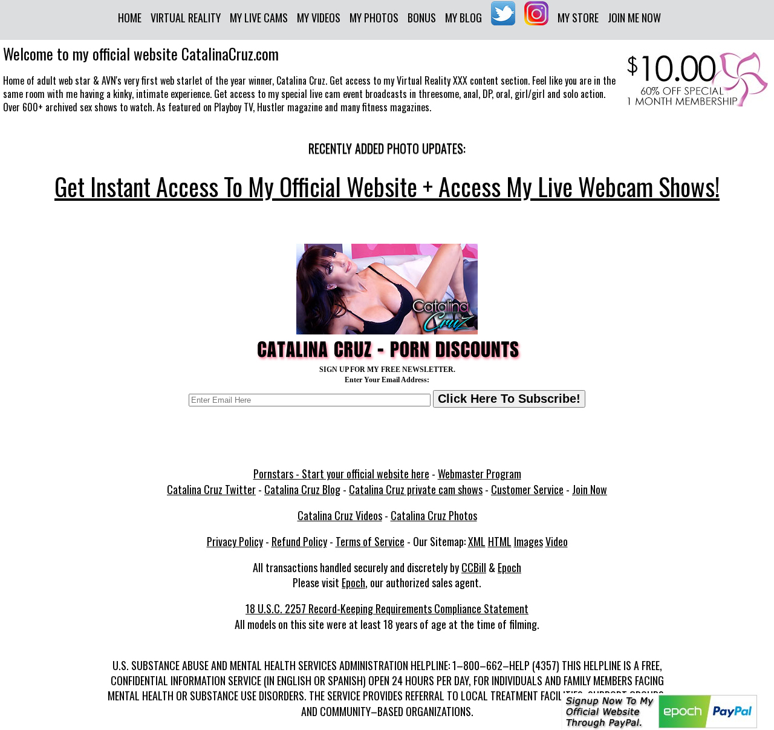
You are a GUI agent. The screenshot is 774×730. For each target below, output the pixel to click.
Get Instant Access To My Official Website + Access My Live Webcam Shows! (387, 186)
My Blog (463, 17)
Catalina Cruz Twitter (211, 489)
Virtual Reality (186, 17)
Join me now (634, 17)
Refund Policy (299, 541)
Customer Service (527, 489)
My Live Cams (259, 17)
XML (477, 541)
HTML (500, 541)
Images (528, 541)
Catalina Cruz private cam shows (416, 489)
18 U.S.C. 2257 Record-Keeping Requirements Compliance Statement (387, 608)
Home (129, 17)
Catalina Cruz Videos (340, 515)
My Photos (374, 17)
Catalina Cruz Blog (302, 489)
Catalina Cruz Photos (434, 515)
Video (556, 541)
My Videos (318, 17)
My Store (578, 17)
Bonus (422, 17)
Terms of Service (370, 541)
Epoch (509, 567)
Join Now (589, 489)
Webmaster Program (479, 473)
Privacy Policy (235, 541)
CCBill (473, 567)
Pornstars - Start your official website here (341, 473)
